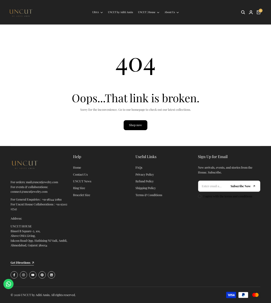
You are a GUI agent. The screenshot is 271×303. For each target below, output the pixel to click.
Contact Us (80, 174)
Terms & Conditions (149, 195)
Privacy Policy (145, 174)
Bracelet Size (81, 195)
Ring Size (79, 188)
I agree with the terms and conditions (227, 196)
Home (77, 167)
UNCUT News (82, 181)
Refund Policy (145, 181)
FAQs (139, 167)
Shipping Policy (146, 188)
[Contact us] (8, 284)
